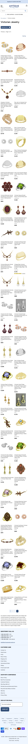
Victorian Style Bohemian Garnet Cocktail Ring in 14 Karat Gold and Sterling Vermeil (20, 479)
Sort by (24, 36)
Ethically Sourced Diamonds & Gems (9, 686)
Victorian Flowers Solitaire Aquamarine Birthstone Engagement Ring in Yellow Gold (20, 433)
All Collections (19, 722)
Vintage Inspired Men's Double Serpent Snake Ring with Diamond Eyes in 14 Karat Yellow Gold (20, 551)
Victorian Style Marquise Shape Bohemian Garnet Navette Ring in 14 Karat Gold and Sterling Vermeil (6, 527)
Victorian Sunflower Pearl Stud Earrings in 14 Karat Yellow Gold (20, 243)
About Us (3, 693)
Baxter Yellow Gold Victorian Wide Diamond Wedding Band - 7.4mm (7, 598)
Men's (5, 722)
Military (2, 665)
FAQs (2, 654)
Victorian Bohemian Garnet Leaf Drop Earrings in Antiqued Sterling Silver (7, 338)
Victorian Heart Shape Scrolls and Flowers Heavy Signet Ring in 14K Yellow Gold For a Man (20, 386)
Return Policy (4, 656)
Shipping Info (4, 659)
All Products (13, 724)
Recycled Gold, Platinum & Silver (8, 688)
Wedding (16, 718)
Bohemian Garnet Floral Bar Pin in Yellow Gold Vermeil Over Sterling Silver (7, 81)
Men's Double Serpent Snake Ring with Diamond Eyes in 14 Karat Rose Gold (7, 129)
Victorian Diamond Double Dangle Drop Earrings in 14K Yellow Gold (20, 410)
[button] (17, 273)
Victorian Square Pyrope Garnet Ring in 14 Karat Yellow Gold (19, 576)
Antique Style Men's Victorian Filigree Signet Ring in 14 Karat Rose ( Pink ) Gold (20, 57)
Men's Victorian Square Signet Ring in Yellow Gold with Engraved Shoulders (20, 129)
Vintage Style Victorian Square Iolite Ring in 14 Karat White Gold (7, 576)
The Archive (11, 722)
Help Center (3, 652)
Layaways (3, 669)
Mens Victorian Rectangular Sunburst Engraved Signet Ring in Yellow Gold (20, 151)
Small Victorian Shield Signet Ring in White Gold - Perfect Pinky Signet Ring (7, 174)
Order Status (4, 661)
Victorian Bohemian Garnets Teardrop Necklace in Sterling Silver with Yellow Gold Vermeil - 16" (7, 292)
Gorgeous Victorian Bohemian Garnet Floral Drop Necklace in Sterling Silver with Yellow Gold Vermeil (6, 105)
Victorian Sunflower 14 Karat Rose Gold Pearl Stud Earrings (20, 527)
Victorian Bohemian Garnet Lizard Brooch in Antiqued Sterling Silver (7, 243)
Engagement (9, 718)
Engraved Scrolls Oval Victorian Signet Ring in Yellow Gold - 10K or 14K (19, 81)
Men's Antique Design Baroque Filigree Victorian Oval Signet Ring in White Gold (20, 362)
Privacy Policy (4, 695)
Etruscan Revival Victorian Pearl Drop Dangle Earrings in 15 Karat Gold (7, 410)
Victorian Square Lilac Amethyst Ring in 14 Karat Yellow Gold (6, 503)
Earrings (10, 720)
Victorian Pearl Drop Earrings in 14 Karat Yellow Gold (7, 478)
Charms (16, 720)
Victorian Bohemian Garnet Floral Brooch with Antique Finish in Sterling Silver (7, 197)
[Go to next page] (17, 611)
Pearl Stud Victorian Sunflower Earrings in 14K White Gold (6, 151)
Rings (3, 718)
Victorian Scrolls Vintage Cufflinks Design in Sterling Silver (7, 315)
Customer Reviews (5, 682)
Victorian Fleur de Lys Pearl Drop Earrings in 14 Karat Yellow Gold (7, 362)
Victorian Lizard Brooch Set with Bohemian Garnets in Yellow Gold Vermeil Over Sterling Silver (7, 433)
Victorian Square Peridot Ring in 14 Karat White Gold (20, 196)
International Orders (5, 663)
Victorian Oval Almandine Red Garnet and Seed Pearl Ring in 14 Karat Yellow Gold (7, 219)
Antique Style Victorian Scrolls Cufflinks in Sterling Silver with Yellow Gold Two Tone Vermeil (7, 57)
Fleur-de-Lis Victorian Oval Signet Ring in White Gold (20, 103)
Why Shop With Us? (5, 684)
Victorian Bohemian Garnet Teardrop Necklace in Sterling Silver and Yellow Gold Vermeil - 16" (7, 266)
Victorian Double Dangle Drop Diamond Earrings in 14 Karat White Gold (20, 315)
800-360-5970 (17, 1)
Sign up (5, 709)
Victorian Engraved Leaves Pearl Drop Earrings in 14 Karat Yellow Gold (20, 291)
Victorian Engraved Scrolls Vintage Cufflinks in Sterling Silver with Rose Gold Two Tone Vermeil (20, 338)
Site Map (17, 740)
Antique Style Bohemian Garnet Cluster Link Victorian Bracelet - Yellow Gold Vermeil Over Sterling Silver (7, 552)
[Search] (25, 10)
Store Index (11, 740)
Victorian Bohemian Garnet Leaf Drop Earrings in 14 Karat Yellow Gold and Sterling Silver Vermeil (20, 219)
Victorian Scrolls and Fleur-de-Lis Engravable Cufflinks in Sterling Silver (7, 456)
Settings (22, 718)
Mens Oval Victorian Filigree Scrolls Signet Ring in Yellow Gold (20, 174)
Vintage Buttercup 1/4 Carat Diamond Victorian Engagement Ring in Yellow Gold (20, 599)
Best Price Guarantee (5, 679)
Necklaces (4, 720)
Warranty (3, 690)
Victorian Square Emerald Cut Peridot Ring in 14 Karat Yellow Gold (20, 456)
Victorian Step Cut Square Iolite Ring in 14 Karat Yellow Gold (7, 386)
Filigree (21, 720)
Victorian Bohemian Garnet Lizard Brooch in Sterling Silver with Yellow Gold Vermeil (20, 503)
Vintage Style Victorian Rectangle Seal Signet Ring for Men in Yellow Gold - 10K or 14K (20, 266)
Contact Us (3, 650)
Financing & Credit (5, 667)
